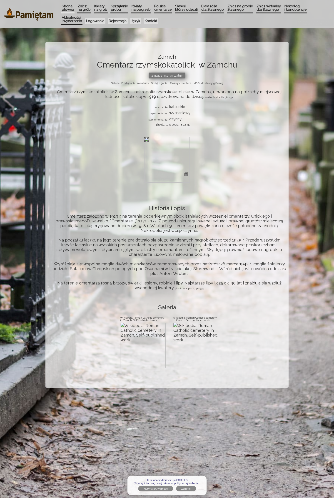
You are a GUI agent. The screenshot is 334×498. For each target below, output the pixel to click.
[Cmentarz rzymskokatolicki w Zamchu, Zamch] (186, 174)
